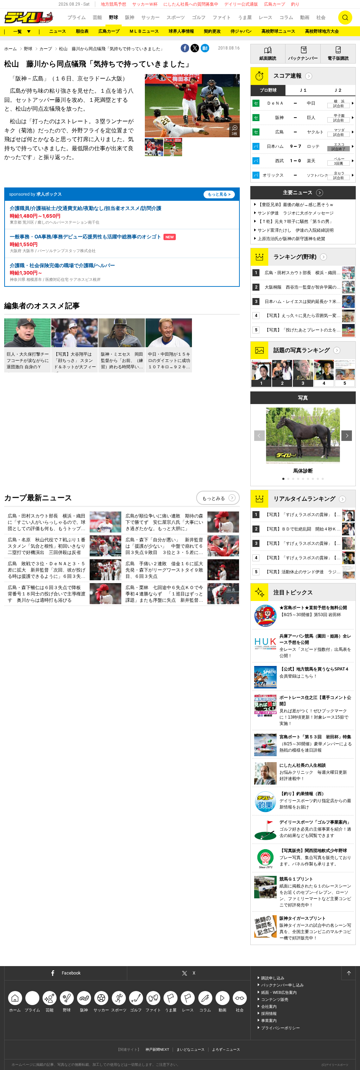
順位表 (82, 31)
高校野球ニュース (278, 31)
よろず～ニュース (226, 1049)
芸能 (97, 17)
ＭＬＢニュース (144, 31)
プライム (77, 17)
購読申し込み (272, 978)
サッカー (150, 17)
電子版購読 (338, 58)
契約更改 (212, 31)
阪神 (129, 17)
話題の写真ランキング (302, 350)
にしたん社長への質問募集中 (190, 4)
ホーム (10, 48)
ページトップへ (348, 973)
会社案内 (269, 1006)
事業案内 (269, 1020)
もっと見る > (219, 194)
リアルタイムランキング (304, 499)
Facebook (71, 973)
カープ (45, 48)
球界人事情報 (181, 31)
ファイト (222, 17)
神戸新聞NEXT (157, 1049)
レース (265, 17)
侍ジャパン (241, 31)
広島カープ (274, 4)
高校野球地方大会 (322, 31)
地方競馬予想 (113, 4)
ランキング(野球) (295, 257)
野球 (113, 17)
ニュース (57, 31)
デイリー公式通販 (241, 4)
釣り (295, 4)
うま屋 (245, 17)
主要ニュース (298, 192)
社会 (321, 17)
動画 (304, 17)
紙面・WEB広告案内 (279, 992)
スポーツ (176, 17)
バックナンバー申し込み (282, 985)
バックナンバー (303, 58)
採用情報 (269, 1013)
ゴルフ (199, 17)
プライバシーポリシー (280, 1028)
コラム (286, 17)
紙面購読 (267, 58)
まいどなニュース (190, 1049)
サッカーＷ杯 (145, 4)
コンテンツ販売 (274, 999)
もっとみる (213, 498)
